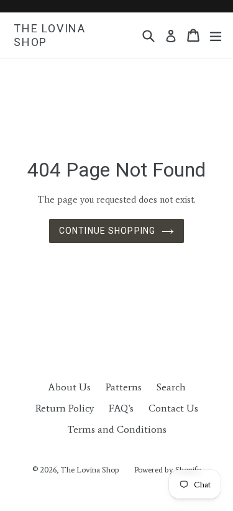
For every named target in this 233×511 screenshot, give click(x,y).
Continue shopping (107, 231)
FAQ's (121, 408)
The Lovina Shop (50, 35)
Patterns (124, 387)
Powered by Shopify (167, 469)
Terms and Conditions (117, 429)
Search (171, 387)
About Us (69, 387)
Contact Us (173, 408)
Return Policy (64, 408)
